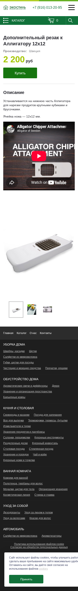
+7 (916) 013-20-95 (47, 7)
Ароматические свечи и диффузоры (25, 385)
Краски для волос (40, 518)
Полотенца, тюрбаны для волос (23, 483)
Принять (26, 579)
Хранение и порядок (16, 454)
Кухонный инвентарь (45, 443)
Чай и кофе (40, 454)
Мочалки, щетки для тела (18, 489)
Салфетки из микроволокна (20, 356)
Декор (55, 385)
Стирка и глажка (44, 494)
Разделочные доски (15, 443)
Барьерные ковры (14, 397)
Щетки (33, 351)
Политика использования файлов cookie (39, 544)
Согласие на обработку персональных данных (39, 547)
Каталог (21, 333)
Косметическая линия (16, 494)
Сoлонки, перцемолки (16, 437)
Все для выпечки (13, 420)
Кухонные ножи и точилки (19, 460)
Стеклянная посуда (41, 448)
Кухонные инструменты (49, 437)
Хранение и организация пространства (27, 391)
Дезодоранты (11, 512)
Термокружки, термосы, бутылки (48, 420)
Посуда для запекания (48, 414)
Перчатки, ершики (56, 368)
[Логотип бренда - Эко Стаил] (14, 7)
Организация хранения (53, 489)
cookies (43, 568)
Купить (20, 73)
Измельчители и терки (17, 426)
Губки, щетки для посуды (18, 362)
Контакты (46, 333)
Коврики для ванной (15, 477)
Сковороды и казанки (16, 414)
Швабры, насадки (14, 351)
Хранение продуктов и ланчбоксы (24, 431)
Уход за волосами (14, 518)
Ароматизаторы (52, 535)
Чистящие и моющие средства (22, 368)
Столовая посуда (14, 448)
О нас (33, 333)
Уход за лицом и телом (38, 512)
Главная (8, 333)
